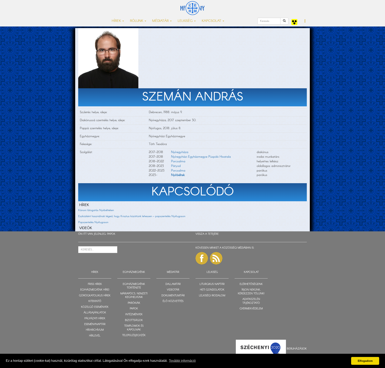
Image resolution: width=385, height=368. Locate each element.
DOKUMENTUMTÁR (173, 296)
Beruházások (297, 349)
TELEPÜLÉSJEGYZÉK (134, 335)
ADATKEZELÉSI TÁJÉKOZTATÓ (251, 301)
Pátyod (176, 166)
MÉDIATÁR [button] (161, 20)
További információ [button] (182, 360)
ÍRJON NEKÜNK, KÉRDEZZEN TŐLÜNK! (251, 292)
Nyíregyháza (179, 152)
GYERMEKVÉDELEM (251, 309)
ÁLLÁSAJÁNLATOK (95, 313)
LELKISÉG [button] (186, 20)
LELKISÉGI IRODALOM (212, 296)
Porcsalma (178, 161)
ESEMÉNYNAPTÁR (94, 324)
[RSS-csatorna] (216, 258)
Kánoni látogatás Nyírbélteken (96, 210)
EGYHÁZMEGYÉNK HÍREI (94, 290)
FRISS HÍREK (95, 284)
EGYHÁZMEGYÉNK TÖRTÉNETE (134, 286)
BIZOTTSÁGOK (134, 320)
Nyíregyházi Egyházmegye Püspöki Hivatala (201, 157)
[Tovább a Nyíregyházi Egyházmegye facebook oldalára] (202, 258)
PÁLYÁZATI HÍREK (94, 318)
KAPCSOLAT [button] (212, 20)
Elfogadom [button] (365, 360)
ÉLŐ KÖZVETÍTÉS (173, 301)
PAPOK (111, 234)
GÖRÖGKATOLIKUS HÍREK (94, 296)
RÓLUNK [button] (137, 20)
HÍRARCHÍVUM (95, 330)
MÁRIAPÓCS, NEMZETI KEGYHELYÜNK (134, 295)
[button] (305, 21)
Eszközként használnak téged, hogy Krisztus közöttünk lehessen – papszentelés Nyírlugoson (131, 216)
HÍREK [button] (117, 20)
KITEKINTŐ (94, 301)
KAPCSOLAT (251, 272)
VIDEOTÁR (173, 290)
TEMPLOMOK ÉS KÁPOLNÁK (134, 328)
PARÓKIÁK (134, 303)
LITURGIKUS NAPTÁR (212, 284)
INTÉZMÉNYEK (134, 314)
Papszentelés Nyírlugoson (93, 222)
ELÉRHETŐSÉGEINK (251, 284)
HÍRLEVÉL (94, 336)
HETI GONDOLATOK (212, 290)
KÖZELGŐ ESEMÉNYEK (94, 307)
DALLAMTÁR (173, 284)
